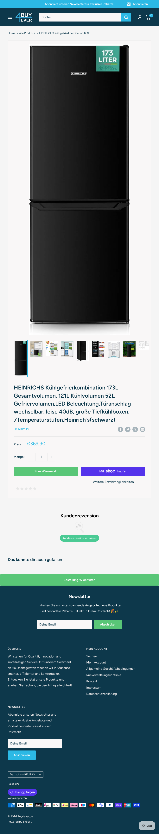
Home (11, 33)
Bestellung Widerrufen (79, 580)
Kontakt (91, 681)
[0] (148, 17)
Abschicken (108, 624)
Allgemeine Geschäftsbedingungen (110, 668)
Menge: (19, 457)
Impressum (93, 687)
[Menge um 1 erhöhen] (52, 457)
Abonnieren (140, 4)
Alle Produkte (27, 33)
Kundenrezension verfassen (79, 538)
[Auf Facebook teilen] (120, 429)
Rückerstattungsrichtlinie (103, 675)
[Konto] (140, 17)
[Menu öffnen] (10, 17)
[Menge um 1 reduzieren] (31, 457)
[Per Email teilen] (142, 429)
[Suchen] (126, 17)
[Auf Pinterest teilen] (127, 429)
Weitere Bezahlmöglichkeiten (113, 482)
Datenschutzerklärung (101, 694)
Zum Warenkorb (46, 471)
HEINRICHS (21, 429)
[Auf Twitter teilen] (135, 429)
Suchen (91, 656)
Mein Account (96, 662)
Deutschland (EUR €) (22, 774)
